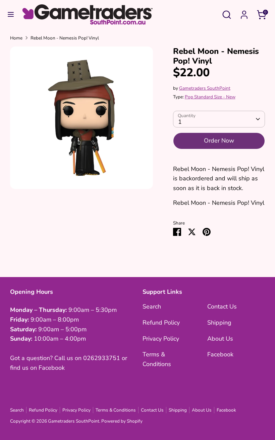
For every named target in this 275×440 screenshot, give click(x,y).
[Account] (244, 13)
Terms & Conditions (116, 410)
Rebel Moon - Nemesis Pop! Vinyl (65, 38)
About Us (220, 339)
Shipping (219, 323)
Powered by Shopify (122, 421)
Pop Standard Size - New (210, 97)
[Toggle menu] (10, 14)
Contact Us (222, 306)
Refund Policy (161, 323)
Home (16, 38)
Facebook (220, 354)
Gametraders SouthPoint (204, 88)
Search (152, 306)
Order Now (219, 141)
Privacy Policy (161, 339)
